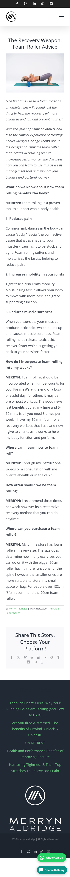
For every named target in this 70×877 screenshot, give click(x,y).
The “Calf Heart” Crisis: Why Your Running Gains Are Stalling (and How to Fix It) (35, 709)
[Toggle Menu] (61, 16)
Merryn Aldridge (18, 608)
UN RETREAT (35, 743)
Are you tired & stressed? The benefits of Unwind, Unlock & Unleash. (35, 729)
